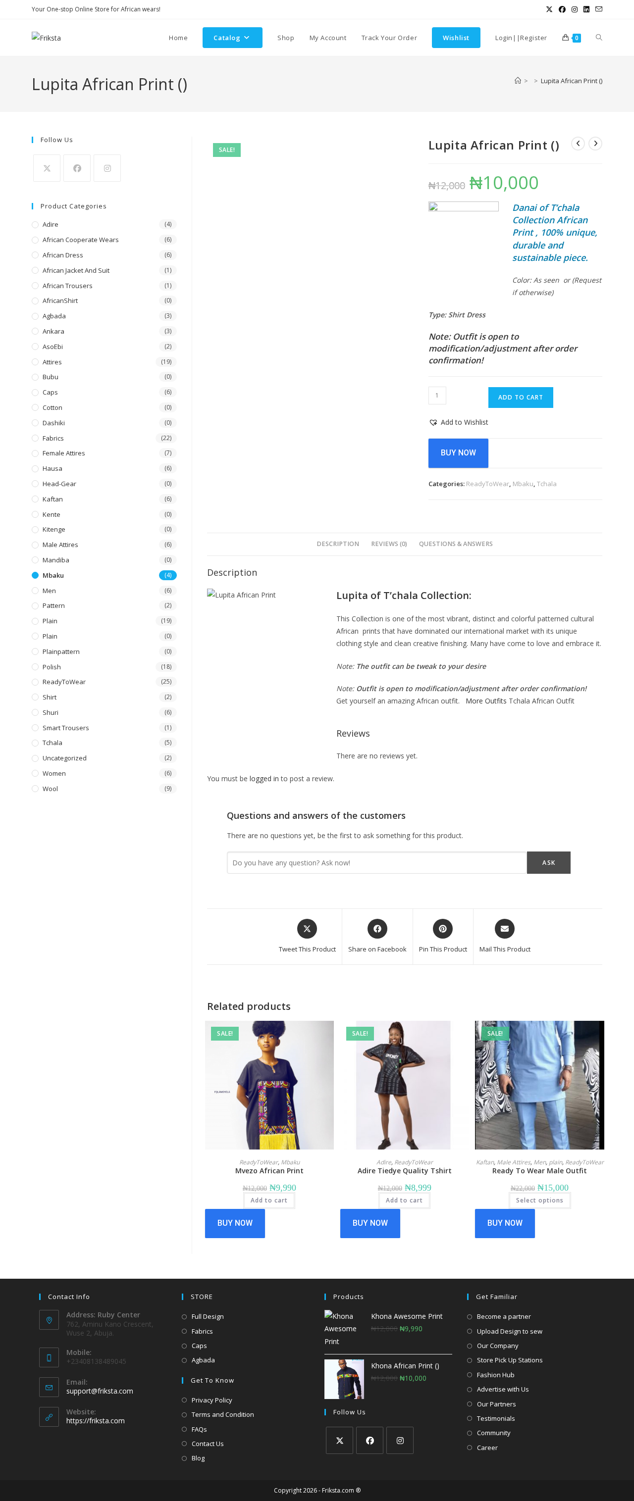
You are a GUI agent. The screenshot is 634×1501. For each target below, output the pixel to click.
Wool (50, 788)
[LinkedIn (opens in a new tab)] (586, 9)
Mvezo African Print (269, 1170)
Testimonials (496, 1418)
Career (487, 1447)
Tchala (547, 483)
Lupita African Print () (571, 80)
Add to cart (520, 397)
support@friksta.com (99, 1391)
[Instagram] (107, 168)
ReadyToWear (487, 483)
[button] (458, 422)
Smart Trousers (66, 727)
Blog (198, 1457)
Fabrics (53, 438)
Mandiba (56, 559)
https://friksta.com (95, 1420)
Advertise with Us (503, 1389)
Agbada (54, 315)
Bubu (50, 376)
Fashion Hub (496, 1374)
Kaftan (485, 1162)
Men (539, 1162)
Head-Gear (59, 483)
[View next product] (595, 143)
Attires (52, 361)
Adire (383, 1162)
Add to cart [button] (269, 1200)
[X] (46, 168)
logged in (264, 778)
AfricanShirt (60, 300)
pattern (54, 605)
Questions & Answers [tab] (456, 544)
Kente (51, 514)
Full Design (208, 1316)
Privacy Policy (212, 1400)
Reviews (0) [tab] (389, 544)
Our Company (498, 1345)
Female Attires (64, 453)
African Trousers (68, 285)
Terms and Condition (223, 1414)
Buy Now (458, 452)
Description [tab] (338, 544)
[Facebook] (77, 168)
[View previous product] (578, 143)
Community (494, 1432)
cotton (52, 407)
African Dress (63, 254)
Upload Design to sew (509, 1331)
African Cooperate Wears (81, 239)
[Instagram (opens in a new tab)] (575, 9)
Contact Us (208, 1443)
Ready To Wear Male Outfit (539, 1170)
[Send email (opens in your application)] (597, 9)
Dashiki (54, 422)
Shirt (49, 697)
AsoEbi (53, 346)
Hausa (52, 468)
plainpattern (61, 651)
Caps (50, 392)
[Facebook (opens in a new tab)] (562, 9)
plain (555, 1162)
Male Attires (513, 1162)
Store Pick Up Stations (510, 1359)
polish (52, 666)
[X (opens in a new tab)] (549, 9)
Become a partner (504, 1316)
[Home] (518, 80)
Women (54, 773)
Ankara (53, 331)
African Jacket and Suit (76, 270)
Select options (540, 1200)
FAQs (199, 1429)
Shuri (50, 712)
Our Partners (496, 1404)
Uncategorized (65, 757)
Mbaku (523, 483)
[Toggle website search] (599, 37)
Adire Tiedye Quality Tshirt (405, 1170)
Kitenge (54, 529)
